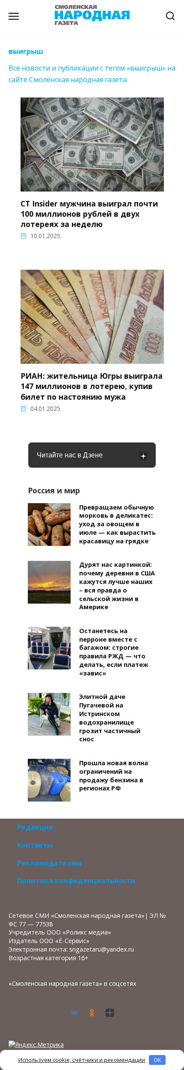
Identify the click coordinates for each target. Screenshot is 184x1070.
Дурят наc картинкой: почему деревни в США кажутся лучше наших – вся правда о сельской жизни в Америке (117, 586)
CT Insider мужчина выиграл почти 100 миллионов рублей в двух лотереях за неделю (89, 213)
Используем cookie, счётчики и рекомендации (81, 1060)
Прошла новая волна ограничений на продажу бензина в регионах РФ (113, 775)
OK (157, 1060)
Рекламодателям (49, 863)
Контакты (35, 845)
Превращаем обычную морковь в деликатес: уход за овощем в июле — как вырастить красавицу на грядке (117, 524)
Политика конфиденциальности (76, 880)
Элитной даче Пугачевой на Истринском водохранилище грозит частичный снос (109, 718)
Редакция (35, 827)
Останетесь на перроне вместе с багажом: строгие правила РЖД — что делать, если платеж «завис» (113, 652)
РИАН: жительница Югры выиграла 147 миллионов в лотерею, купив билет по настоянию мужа (92, 386)
